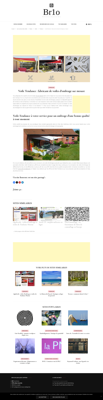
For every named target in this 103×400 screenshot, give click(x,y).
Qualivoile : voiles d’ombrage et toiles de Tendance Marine (25, 223)
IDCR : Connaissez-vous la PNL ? (51, 361)
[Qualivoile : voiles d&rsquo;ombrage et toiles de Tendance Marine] (25, 214)
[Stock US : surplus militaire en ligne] (51, 214)
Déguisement (25, 358)
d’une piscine (39, 96)
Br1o (51, 12)
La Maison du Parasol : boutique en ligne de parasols (51, 295)
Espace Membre (18, 24)
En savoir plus (59, 397)
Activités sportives (51, 330)
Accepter (42, 397)
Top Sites (73, 24)
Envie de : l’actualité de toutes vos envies (78, 333)
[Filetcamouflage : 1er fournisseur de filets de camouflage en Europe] (77, 214)
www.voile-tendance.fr (24, 169)
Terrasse (51, 87)
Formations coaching (51, 358)
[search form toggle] (90, 24)
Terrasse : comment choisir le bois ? (78, 294)
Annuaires (25, 330)
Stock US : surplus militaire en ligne (50, 223)
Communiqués (78, 330)
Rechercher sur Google (47, 24)
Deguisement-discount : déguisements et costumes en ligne (25, 362)
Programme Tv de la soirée (60, 381)
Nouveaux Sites (31, 24)
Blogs (78, 358)
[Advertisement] (51, 45)
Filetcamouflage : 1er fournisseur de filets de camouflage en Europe (73, 224)
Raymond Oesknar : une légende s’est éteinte (78, 362)
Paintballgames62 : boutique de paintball (51, 333)
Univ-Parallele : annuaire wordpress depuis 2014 (25, 334)
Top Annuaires (62, 24)
